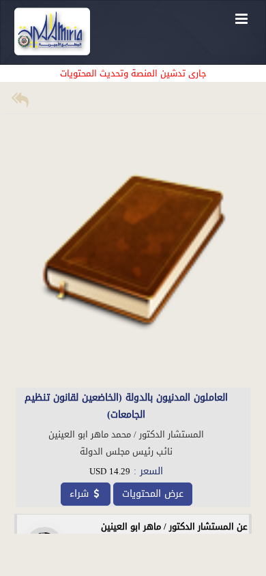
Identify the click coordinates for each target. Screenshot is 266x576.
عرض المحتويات (152, 494)
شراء (79, 494)
